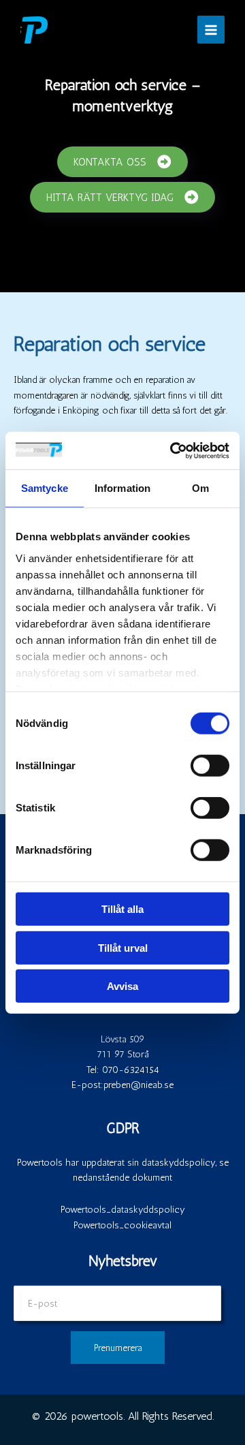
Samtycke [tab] (44, 488)
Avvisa (122, 986)
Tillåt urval (123, 947)
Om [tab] (200, 488)
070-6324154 (130, 1070)
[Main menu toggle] (211, 30)
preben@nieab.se (138, 1085)
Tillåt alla (122, 909)
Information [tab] (122, 488)
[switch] (210, 766)
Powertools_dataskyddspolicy (123, 1209)
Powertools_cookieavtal (123, 1225)
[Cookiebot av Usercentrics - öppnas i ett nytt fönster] (172, 450)
